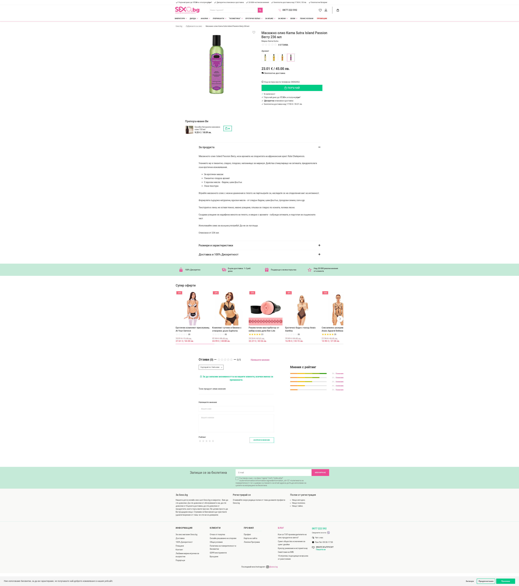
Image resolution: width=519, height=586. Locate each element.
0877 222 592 (289, 10)
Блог (281, 528)
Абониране (320, 473)
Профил (247, 534)
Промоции (322, 18)
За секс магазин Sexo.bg (186, 534)
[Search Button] (260, 10)
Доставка (180, 538)
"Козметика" (235, 18)
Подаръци (180, 560)
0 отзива (283, 45)
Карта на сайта (250, 538)
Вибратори (180, 18)
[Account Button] (326, 10)
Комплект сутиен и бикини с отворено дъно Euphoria (226, 329)
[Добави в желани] (253, 32)
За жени (282, 18)
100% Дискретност (184, 542)
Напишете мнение (260, 360)
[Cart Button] (337, 10)
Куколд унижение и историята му (293, 548)
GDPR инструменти (218, 553)
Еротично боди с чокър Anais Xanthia (300, 329)
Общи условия (216, 542)
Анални (204, 18)
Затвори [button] (470, 581)
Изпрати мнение (262, 440)
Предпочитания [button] (486, 581)
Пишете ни (321, 549)
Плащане (180, 546)
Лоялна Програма (252, 542)
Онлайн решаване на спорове (223, 538)
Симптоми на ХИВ (286, 552)
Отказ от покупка (217, 534)
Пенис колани (306, 18)
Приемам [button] (505, 581)
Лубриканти (218, 18)
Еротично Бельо (252, 18)
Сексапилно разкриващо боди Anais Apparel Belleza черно (337, 329)
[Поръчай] (227, 128)
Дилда (193, 18)
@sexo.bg (273, 567)
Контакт (179, 550)
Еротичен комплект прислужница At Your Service (193, 329)
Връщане (214, 556)
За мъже (269, 18)
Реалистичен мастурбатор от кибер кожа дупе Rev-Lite (264, 329)
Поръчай (293, 87)
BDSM (292, 18)
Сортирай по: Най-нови (209, 367)
